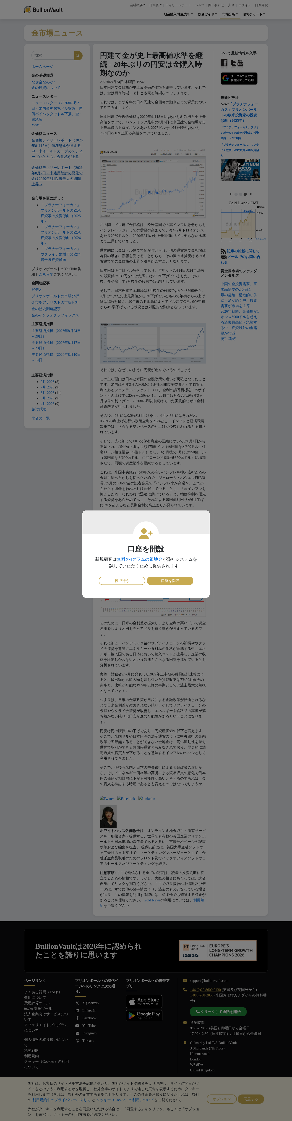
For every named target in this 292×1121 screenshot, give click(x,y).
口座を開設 (170, 581)
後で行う (122, 581)
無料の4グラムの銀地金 (139, 559)
